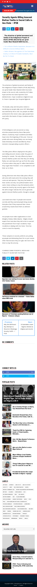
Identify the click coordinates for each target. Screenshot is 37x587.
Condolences (18, 491)
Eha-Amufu (21, 494)
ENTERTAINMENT (7, 496)
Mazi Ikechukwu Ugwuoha (9, 508)
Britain (5, 491)
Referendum (14, 518)
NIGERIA (9, 511)
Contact (21, 585)
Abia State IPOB (26, 484)
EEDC (16, 494)
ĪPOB (4, 501)
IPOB (30, 499)
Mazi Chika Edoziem (8, 506)
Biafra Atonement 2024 (8, 489)
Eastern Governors (8, 494)
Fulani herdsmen (20, 496)
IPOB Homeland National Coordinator (17, 501)
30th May (5, 484)
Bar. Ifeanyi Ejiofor (18, 487)
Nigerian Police (7, 513)
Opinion (25, 513)
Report (21, 518)
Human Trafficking (17, 499)
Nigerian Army (26, 511)
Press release (6, 518)
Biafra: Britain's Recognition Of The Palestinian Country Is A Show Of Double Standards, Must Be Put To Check (18, 53)
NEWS (4, 511)
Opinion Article (7, 516)
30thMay (11, 484)
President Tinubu (24, 516)
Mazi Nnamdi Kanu (22, 508)
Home (15, 585)
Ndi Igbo (31, 508)
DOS (25, 491)
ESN (14, 496)
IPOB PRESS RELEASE (18, 503)
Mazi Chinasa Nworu (19, 506)
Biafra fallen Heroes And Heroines (24, 489)
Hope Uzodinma (7, 499)
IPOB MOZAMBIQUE (7, 503)
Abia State (18, 484)
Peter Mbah (15, 516)
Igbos (25, 499)
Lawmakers (27, 503)
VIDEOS (26, 518)
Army (11, 487)
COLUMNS (11, 491)
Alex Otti (5, 487)
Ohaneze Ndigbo (16, 513)
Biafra (26, 487)
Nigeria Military (17, 511)
